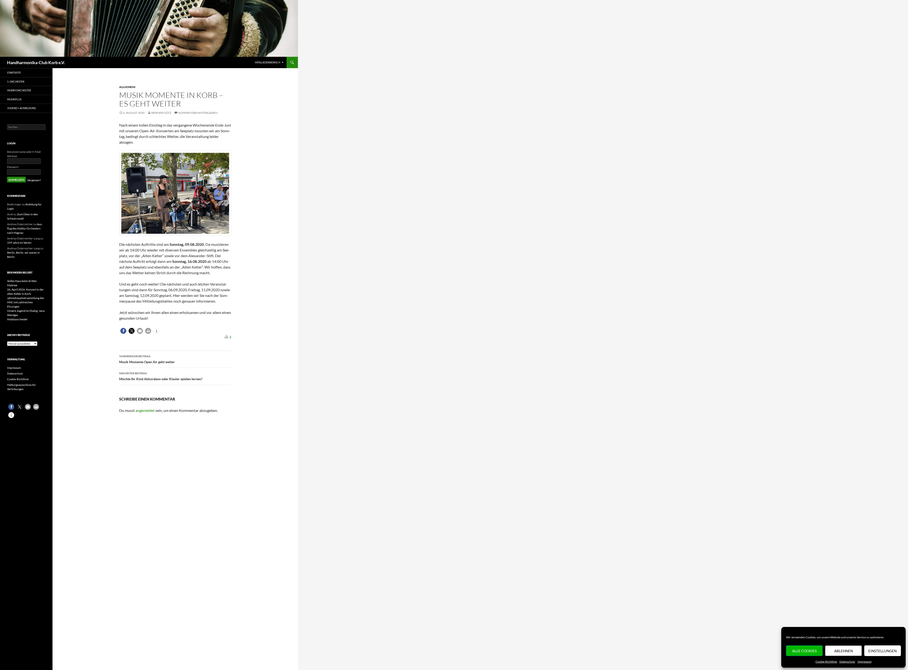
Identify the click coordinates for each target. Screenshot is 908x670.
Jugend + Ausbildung (21, 108)
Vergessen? (34, 180)
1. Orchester (15, 81)
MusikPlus (14, 99)
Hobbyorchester (19, 90)
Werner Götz (161, 113)
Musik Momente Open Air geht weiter (147, 359)
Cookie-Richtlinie (826, 661)
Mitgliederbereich (267, 62)
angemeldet (145, 410)
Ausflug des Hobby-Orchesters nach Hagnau (25, 228)
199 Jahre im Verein (19, 242)
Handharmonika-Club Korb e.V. (36, 62)
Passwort (12, 167)
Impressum (865, 661)
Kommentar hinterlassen (198, 113)
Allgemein (127, 87)
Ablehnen (843, 651)
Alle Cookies (804, 651)
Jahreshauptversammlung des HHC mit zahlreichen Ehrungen (25, 302)
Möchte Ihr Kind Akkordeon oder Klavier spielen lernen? (160, 376)
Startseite (14, 72)
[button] (123, 331)
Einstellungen (882, 651)
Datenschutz (847, 661)
